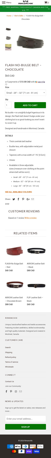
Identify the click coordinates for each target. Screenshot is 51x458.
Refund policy (10, 357)
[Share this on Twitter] (13, 199)
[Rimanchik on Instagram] (16, 391)
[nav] (6, 2)
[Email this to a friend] (32, 199)
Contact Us (9, 381)
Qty (6, 99)
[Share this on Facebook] (18, 199)
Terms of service (11, 362)
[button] (25, 83)
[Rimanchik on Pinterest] (11, 391)
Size (7, 87)
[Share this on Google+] (27, 199)
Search (8, 347)
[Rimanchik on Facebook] (6, 391)
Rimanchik (28, 441)
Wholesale (9, 367)
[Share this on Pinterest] (23, 199)
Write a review (30, 218)
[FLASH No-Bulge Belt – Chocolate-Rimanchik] (29, 42)
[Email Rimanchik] (20, 391)
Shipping (8, 352)
